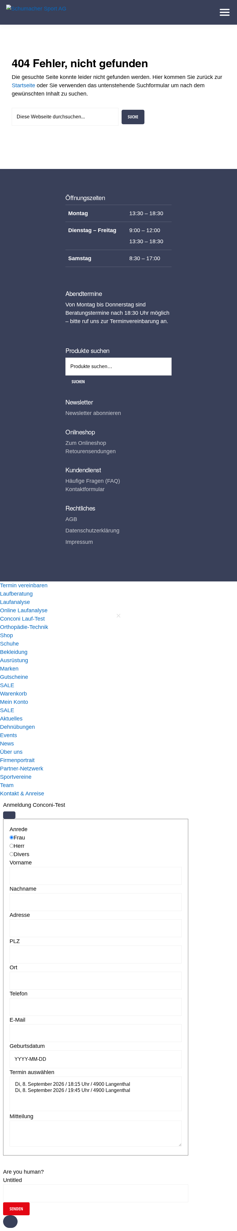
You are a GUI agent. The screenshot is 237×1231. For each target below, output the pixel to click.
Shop (6, 635)
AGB (71, 519)
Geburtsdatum (27, 1046)
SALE (7, 685)
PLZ (15, 941)
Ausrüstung (14, 660)
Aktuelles (11, 719)
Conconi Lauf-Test (22, 619)
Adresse (20, 915)
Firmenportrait (17, 760)
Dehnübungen (17, 727)
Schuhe (9, 644)
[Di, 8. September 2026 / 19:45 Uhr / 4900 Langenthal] (96, 1091)
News (7, 744)
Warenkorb (13, 694)
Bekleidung (13, 652)
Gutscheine (14, 677)
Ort (13, 967)
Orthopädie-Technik (24, 627)
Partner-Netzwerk (21, 768)
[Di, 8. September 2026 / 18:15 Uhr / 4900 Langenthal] (96, 1084)
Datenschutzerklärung (92, 530)
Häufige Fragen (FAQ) (92, 481)
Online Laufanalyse (24, 610)
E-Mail (17, 1020)
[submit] (9, 815)
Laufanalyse (15, 602)
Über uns (11, 752)
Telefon (18, 994)
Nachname (23, 889)
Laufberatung (16, 594)
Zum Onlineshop (85, 443)
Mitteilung (21, 1116)
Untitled (12, 1180)
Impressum (79, 542)
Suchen (78, 381)
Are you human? (23, 1172)
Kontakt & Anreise (22, 793)
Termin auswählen (32, 1072)
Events (8, 735)
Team (7, 785)
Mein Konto (14, 702)
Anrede (18, 829)
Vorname (21, 863)
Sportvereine (15, 777)
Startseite (23, 85)
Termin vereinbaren (24, 585)
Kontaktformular (85, 489)
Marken (9, 669)
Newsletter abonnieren (93, 413)
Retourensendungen (90, 451)
